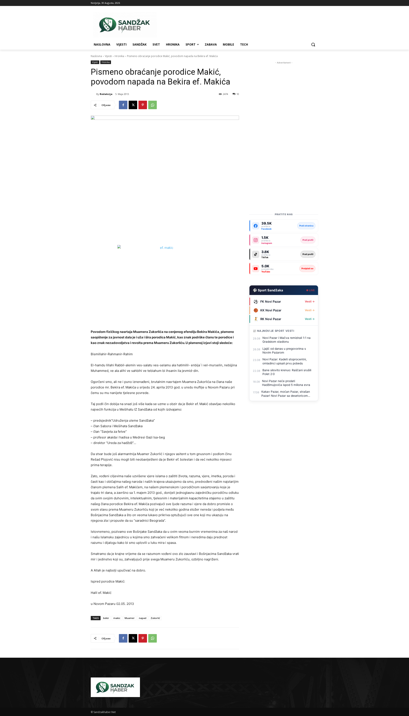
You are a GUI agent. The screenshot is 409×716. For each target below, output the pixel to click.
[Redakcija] (93, 94)
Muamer (130, 618)
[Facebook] (123, 105)
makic (116, 618)
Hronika (119, 56)
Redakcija (106, 94)
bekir (106, 618)
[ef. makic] (165, 284)
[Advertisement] (284, 129)
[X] (133, 105)
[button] (313, 44)
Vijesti (108, 56)
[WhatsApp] (152, 105)
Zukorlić (155, 618)
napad (142, 618)
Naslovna (96, 56)
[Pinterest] (142, 105)
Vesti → (310, 301)
